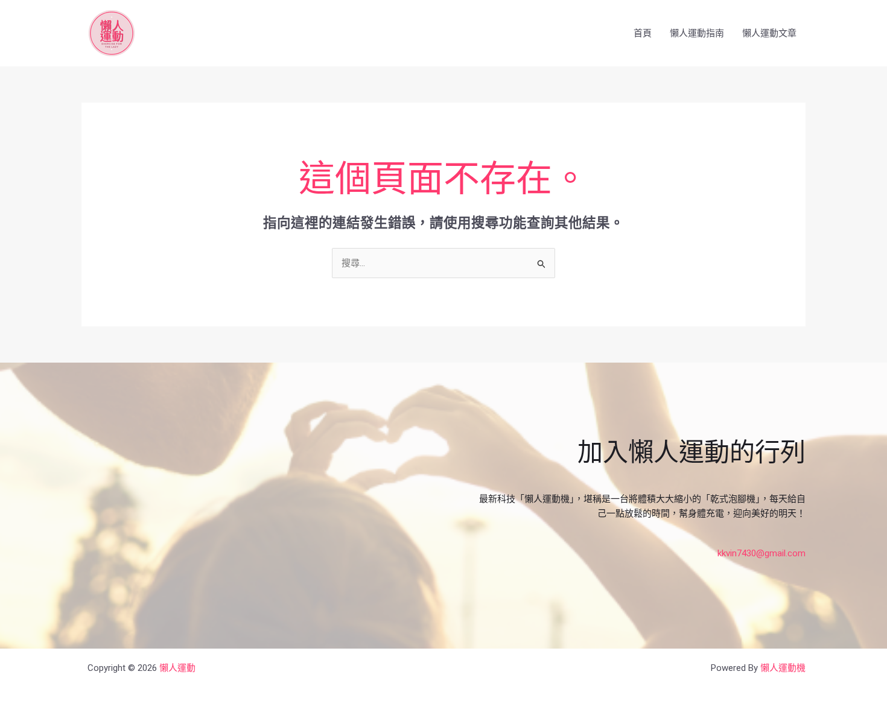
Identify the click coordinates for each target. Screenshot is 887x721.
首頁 (643, 33)
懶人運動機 (783, 667)
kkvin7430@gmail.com (761, 553)
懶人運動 (177, 667)
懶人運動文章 (769, 33)
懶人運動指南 (697, 33)
